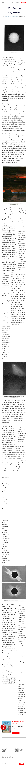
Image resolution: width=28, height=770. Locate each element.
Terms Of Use (18, 753)
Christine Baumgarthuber (11, 16)
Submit (4, 749)
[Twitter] (5, 757)
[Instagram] (10, 757)
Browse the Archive (18, 751)
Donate (4, 750)
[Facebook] (3, 757)
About (3, 751)
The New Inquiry (13, 2)
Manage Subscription (18, 749)
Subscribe (23, 2)
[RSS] (12, 757)
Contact (4, 748)
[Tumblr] (7, 757)
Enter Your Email (18, 726)
